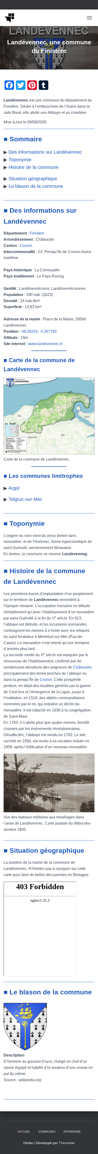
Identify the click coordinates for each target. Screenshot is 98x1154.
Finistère (37, 233)
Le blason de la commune (36, 186)
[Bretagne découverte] (11, 18)
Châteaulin (82, 667)
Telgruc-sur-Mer (25, 499)
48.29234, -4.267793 (39, 331)
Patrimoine (72, 1131)
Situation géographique (33, 178)
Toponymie (20, 159)
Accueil (24, 1131)
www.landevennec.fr (45, 344)
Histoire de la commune (34, 167)
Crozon (26, 246)
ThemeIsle (67, 1143)
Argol (13, 488)
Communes (46, 1131)
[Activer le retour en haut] (89, 1144)
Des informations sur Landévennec (45, 152)
